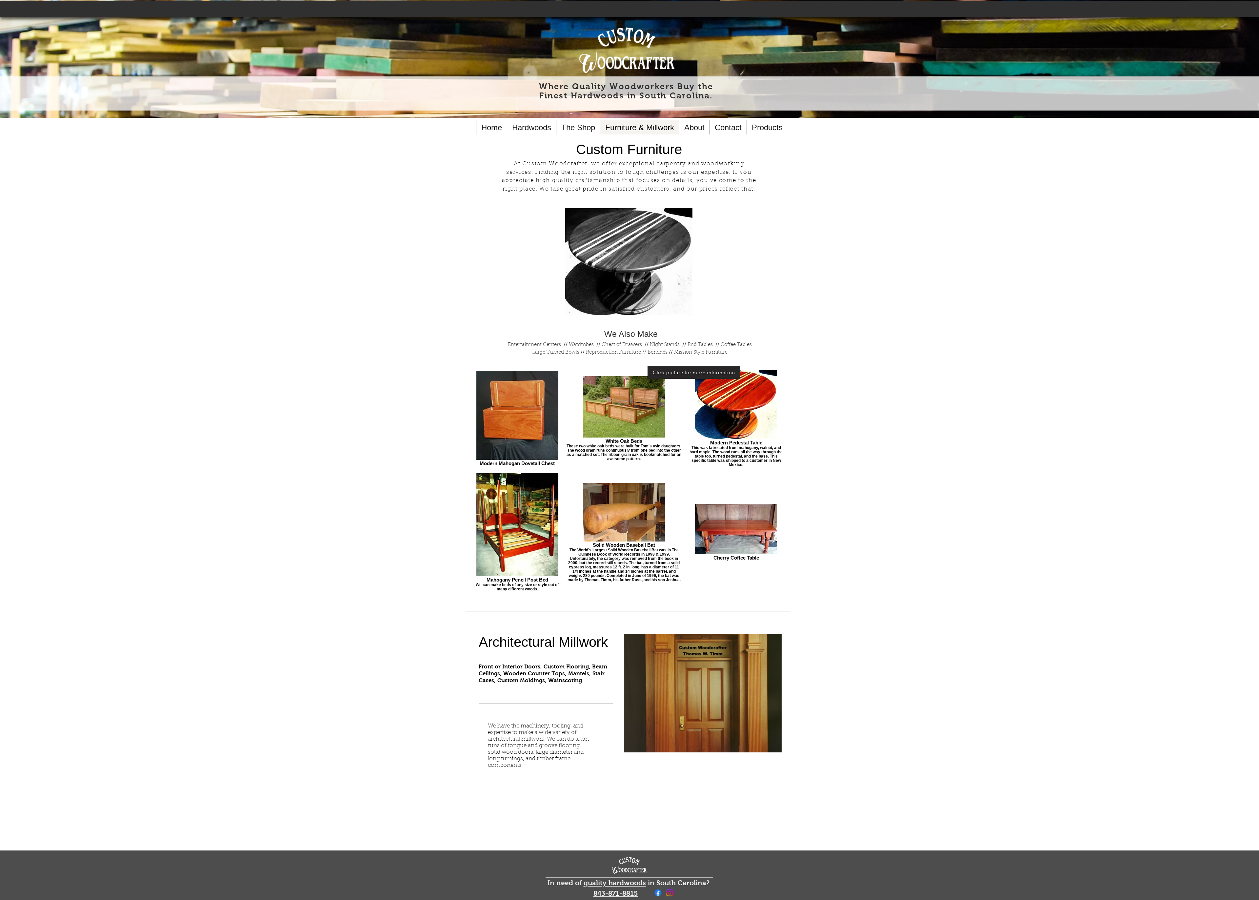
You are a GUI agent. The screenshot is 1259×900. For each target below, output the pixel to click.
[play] (772, 742)
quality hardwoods (615, 883)
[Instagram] (669, 892)
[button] (703, 693)
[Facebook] (658, 892)
